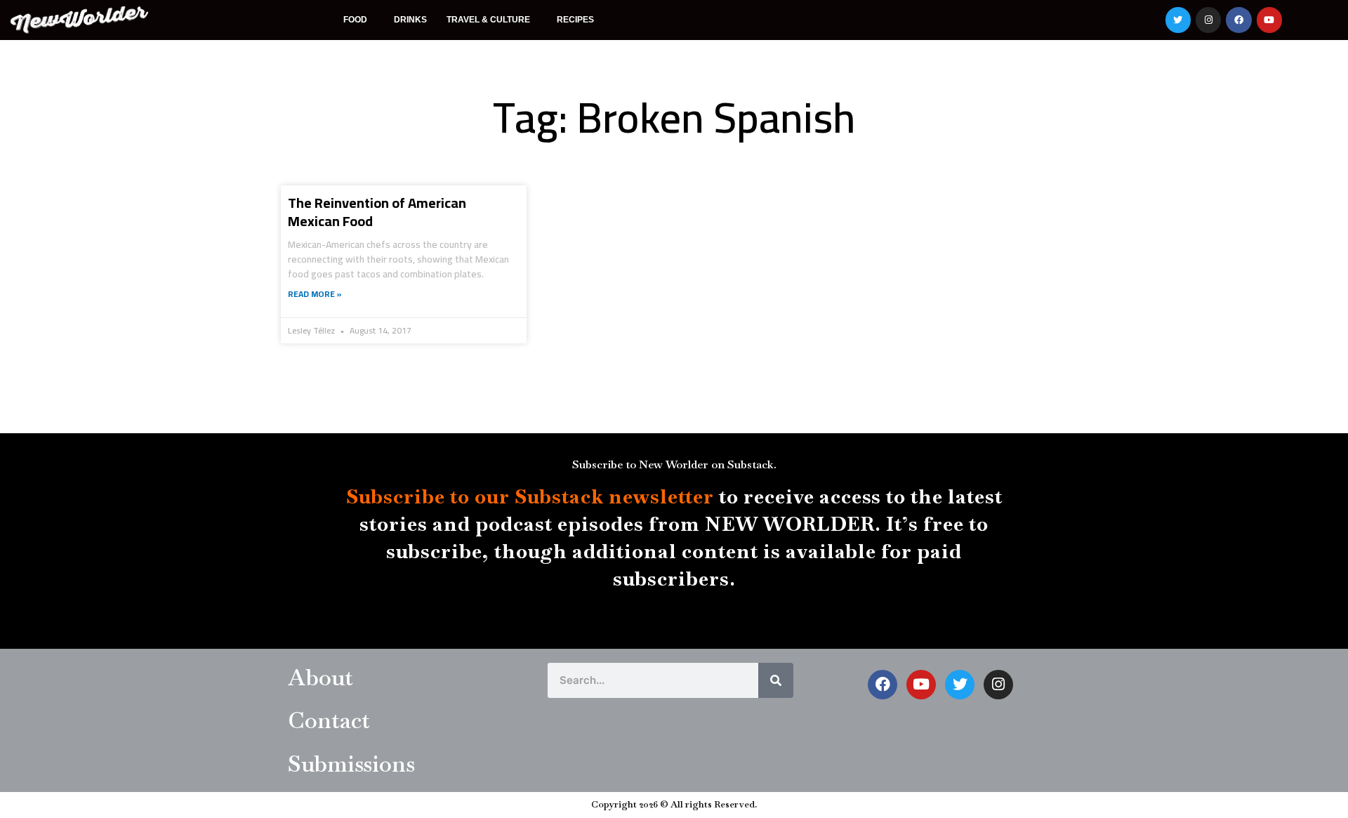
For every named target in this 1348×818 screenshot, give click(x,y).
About (320, 677)
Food (355, 20)
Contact (329, 720)
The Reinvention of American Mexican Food (377, 212)
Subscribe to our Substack (475, 496)
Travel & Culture (488, 20)
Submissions (351, 763)
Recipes (575, 20)
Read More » (315, 294)
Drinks (410, 20)
